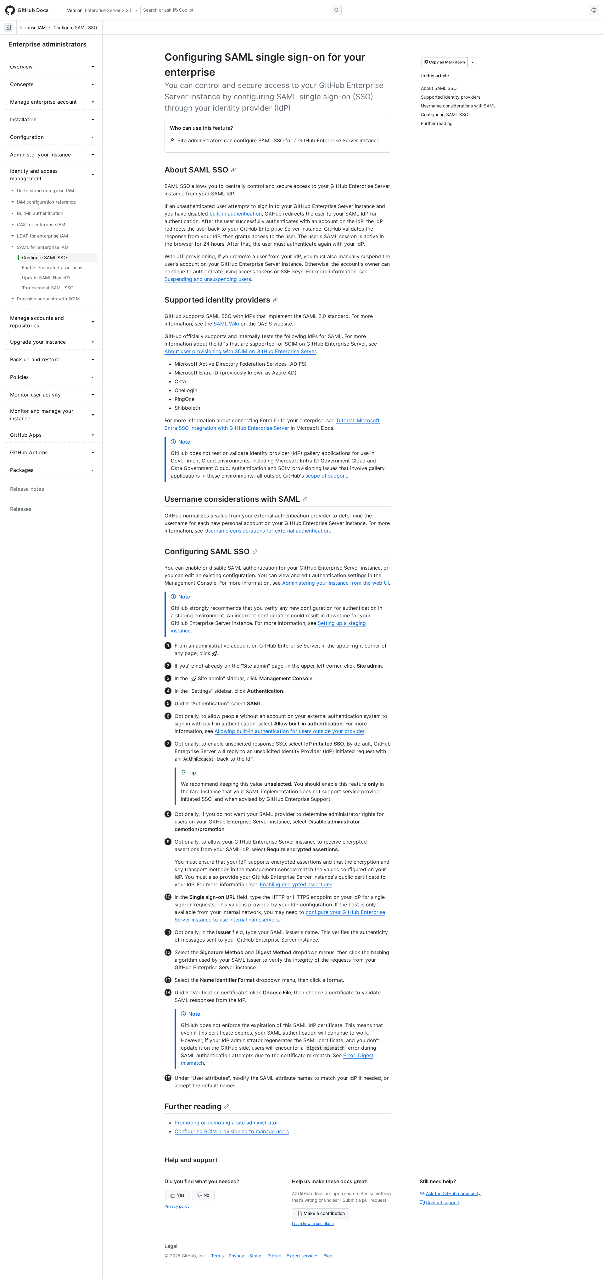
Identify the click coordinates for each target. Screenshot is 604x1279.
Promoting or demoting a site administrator (226, 1122)
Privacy (236, 1255)
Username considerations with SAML (232, 499)
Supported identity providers (217, 299)
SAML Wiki (226, 323)
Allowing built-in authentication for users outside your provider (289, 731)
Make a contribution (324, 1213)
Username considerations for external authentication (267, 530)
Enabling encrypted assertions (296, 884)
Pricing (274, 1255)
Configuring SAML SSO (207, 551)
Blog (328, 1255)
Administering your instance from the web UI (335, 583)
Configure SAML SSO (75, 27)
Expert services (302, 1255)
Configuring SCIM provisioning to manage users (232, 1131)
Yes (181, 1195)
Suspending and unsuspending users (208, 279)
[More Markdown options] (472, 62)
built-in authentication (236, 213)
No (206, 1195)
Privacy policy (177, 1206)
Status (255, 1255)
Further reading (193, 1106)
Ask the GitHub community (453, 1193)
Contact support (443, 1202)
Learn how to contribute (313, 1223)
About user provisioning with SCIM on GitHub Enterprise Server (240, 351)
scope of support (326, 476)
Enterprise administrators (48, 44)
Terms (217, 1255)
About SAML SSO (196, 169)
